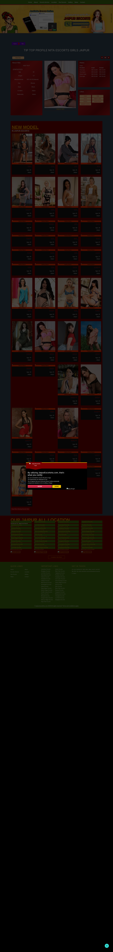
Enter (40, 486)
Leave (57, 486)
